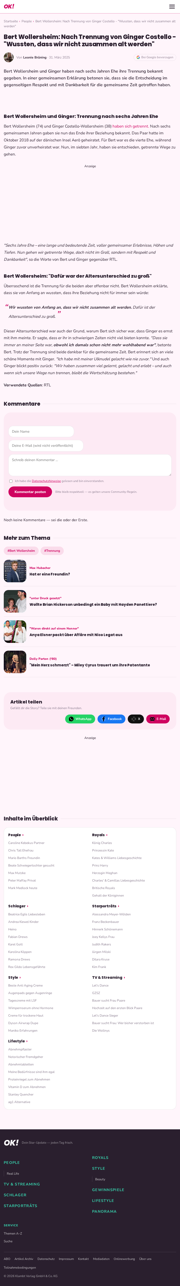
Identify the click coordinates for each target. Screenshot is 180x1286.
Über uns (145, 1259)
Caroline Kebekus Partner (26, 843)
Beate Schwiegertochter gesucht (31, 865)
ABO (7, 1259)
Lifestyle (16, 1041)
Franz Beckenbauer (105, 922)
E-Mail (161, 719)
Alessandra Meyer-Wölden (111, 914)
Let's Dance (100, 985)
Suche (8, 1241)
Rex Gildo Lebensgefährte (26, 967)
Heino (12, 929)
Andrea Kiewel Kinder (23, 922)
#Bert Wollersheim (21, 550)
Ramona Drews (19, 959)
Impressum (66, 1259)
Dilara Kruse (100, 959)
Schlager (17, 906)
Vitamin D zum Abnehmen (27, 1087)
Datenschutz (46, 1259)
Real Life (13, 1173)
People (27, 21)
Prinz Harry (100, 865)
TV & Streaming (107, 977)
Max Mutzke (17, 873)
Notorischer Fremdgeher (25, 1057)
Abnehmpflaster (20, 1049)
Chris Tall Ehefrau (21, 850)
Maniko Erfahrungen (23, 1030)
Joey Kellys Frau (103, 937)
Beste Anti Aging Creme (25, 985)
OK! (9, 6)
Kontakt (83, 1259)
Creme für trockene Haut (25, 1015)
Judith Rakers (101, 944)
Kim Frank (99, 967)
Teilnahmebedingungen (20, 1268)
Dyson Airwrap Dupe (23, 1023)
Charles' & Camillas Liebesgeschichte (118, 880)
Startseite (11, 21)
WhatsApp (83, 719)
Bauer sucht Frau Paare (108, 1000)
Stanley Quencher (21, 1094)
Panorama (104, 1211)
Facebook (115, 719)
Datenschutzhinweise (46, 481)
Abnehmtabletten (21, 1064)
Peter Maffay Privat (22, 880)
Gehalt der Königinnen (108, 895)
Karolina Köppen (20, 952)
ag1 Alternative (19, 1102)
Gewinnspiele (108, 1190)
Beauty (100, 1179)
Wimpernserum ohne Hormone (30, 1008)
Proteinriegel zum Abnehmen (29, 1079)
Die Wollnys (101, 1030)
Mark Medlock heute (22, 888)
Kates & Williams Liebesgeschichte (117, 858)
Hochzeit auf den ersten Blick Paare (117, 1008)
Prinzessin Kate (103, 850)
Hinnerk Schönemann (107, 929)
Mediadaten (101, 1259)
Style (13, 977)
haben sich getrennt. (131, 126)
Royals (98, 834)
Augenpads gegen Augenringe (30, 993)
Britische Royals (103, 888)
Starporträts (104, 906)
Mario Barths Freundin (24, 858)
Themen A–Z (13, 1233)
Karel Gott (15, 944)
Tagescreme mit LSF (22, 1000)
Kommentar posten (30, 492)
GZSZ (96, 993)
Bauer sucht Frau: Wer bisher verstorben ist (123, 1023)
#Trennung (52, 550)
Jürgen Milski (101, 952)
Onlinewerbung (124, 1259)
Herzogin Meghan (104, 873)
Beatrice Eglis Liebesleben (26, 914)
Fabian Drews (18, 937)
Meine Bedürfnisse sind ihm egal (31, 1072)
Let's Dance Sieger (105, 1015)
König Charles (102, 843)
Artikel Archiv (24, 1259)
